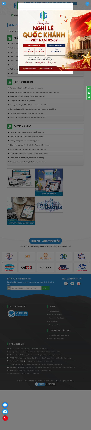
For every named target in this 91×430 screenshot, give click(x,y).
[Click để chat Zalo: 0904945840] (5, 411)
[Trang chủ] (89, 88)
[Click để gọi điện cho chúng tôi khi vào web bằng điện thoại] (5, 418)
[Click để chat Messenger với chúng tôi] (5, 405)
